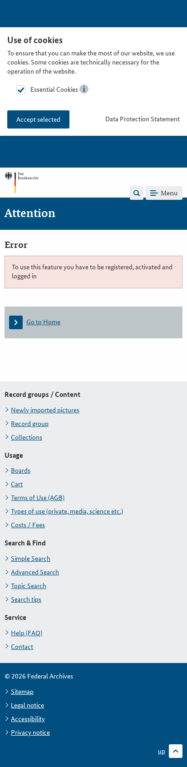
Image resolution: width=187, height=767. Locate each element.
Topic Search (28, 586)
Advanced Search (35, 572)
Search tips (26, 599)
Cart (17, 484)
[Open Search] (136, 193)
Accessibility (28, 719)
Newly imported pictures (45, 410)
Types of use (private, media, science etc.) (67, 511)
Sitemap (22, 692)
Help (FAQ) (26, 633)
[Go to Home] (22, 192)
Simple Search (30, 558)
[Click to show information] (84, 89)
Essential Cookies (54, 89)
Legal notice (27, 705)
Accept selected (38, 119)
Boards (20, 470)
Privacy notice (30, 732)
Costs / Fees (28, 525)
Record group (30, 424)
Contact (22, 647)
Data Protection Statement (142, 119)
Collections (26, 437)
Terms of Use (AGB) (37, 498)
